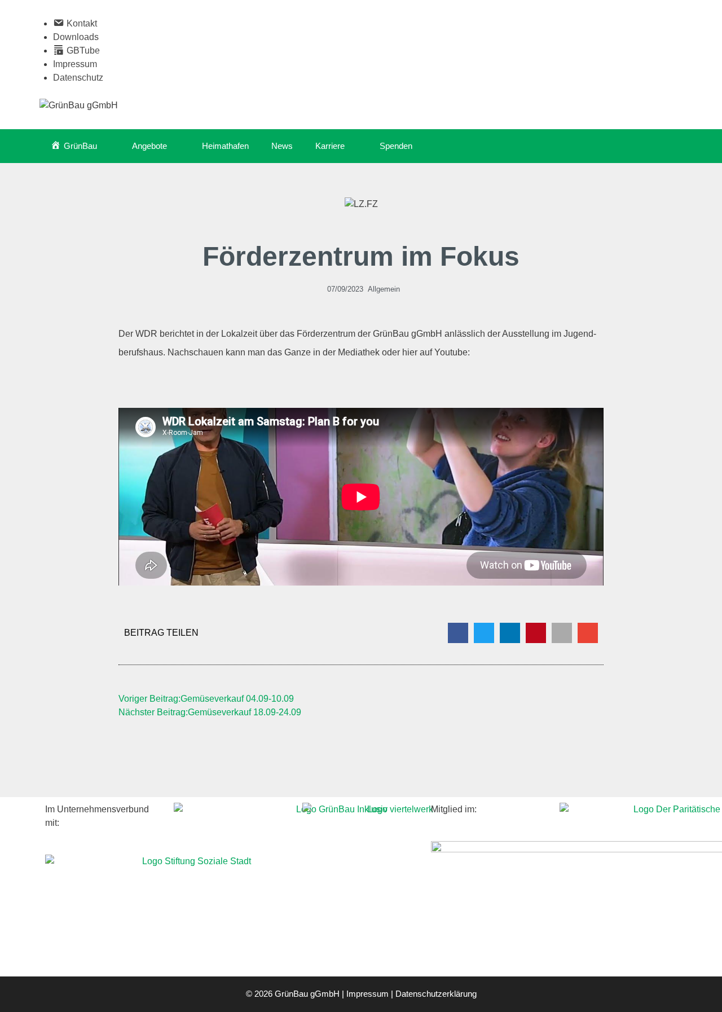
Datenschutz (78, 77)
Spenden (396, 146)
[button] (458, 633)
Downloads (76, 37)
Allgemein (384, 289)
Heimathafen (225, 146)
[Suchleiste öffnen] (666, 146)
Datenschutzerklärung (436, 993)
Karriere (330, 146)
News (282, 146)
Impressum (75, 64)
